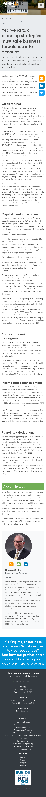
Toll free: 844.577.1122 (25, 681)
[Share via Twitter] (41, 93)
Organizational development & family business (23, 735)
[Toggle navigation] (41, 5)
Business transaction (23, 727)
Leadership (23, 765)
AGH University (23, 714)
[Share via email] (41, 78)
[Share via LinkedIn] (41, 85)
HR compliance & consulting (23, 733)
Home (3, 19)
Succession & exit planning (23, 744)
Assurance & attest (23, 722)
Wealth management (23, 749)
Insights (10, 19)
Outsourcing (23, 738)
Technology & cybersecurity (23, 746)
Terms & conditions (23, 711)
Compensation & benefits (23, 730)
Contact (23, 760)
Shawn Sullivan (14, 570)
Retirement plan (23, 741)
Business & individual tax (23, 725)
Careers (23, 757)
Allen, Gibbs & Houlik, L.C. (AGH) (23, 673)
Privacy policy (23, 708)
